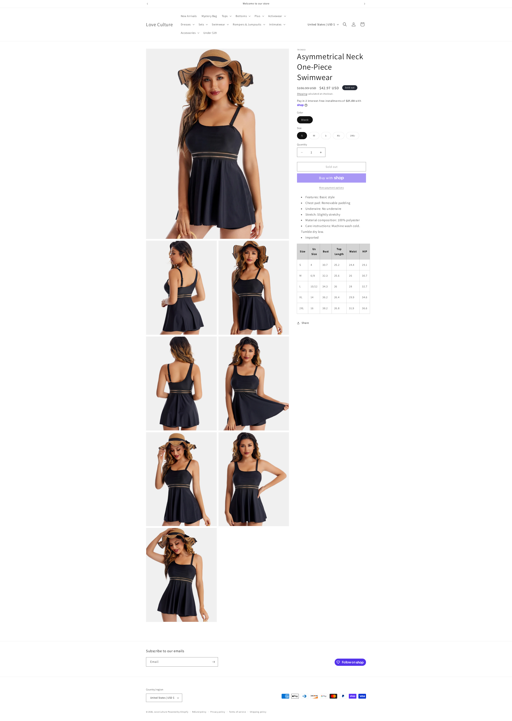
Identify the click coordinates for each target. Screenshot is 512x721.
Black (307, 120)
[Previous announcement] (147, 4)
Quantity (302, 144)
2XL (354, 136)
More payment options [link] (331, 187)
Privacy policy (217, 711)
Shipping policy (258, 711)
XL (340, 136)
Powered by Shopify (178, 711)
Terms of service (237, 711)
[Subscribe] (213, 662)
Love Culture (160, 711)
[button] (226, 16)
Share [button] (305, 323)
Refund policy (199, 711)
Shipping (302, 93)
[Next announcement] (364, 4)
